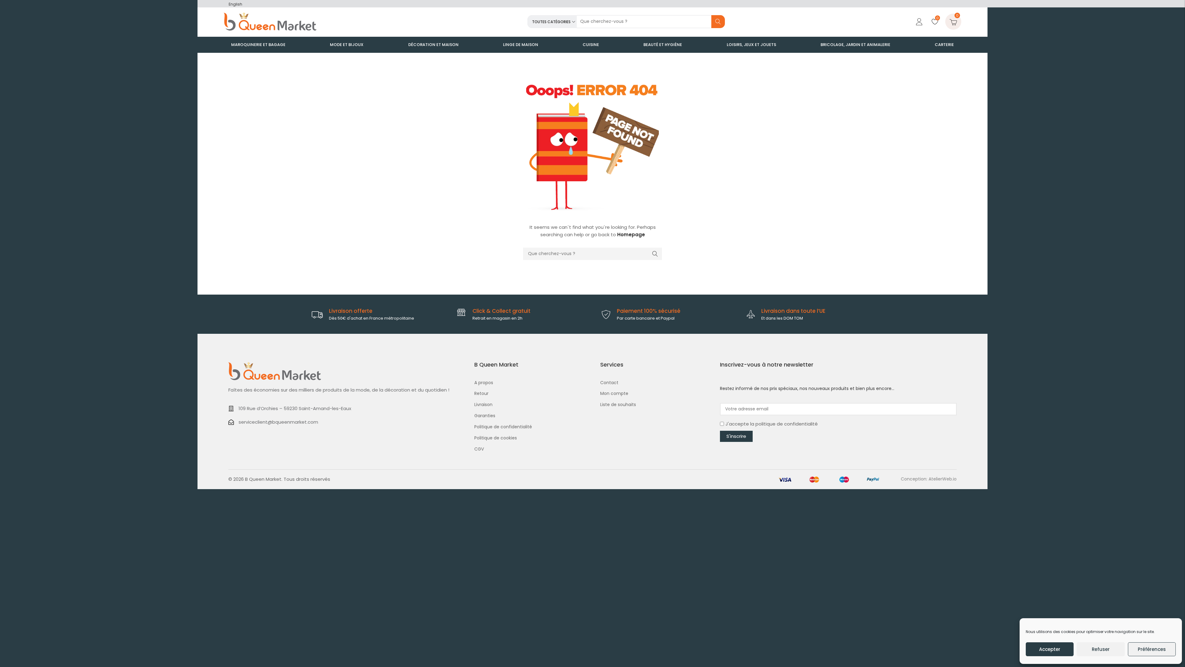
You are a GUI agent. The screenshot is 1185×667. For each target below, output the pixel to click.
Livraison (483, 404)
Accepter (1049, 649)
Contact (609, 383)
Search (718, 21)
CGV (479, 449)
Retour (481, 393)
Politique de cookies (495, 438)
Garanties (484, 416)
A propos (483, 383)
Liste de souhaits (618, 404)
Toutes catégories (551, 21)
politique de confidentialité (786, 424)
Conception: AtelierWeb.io (929, 479)
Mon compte (614, 393)
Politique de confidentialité (503, 427)
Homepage (631, 234)
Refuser (1101, 649)
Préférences (1152, 649)
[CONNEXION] (918, 21)
